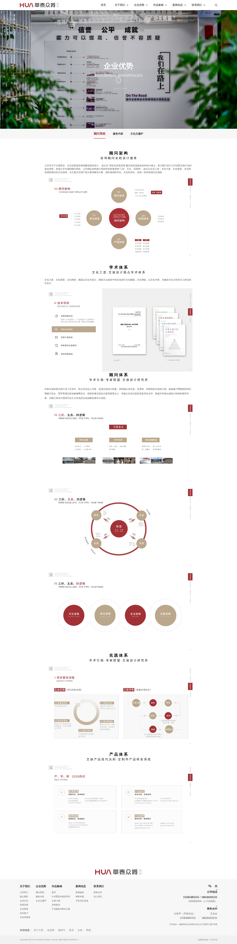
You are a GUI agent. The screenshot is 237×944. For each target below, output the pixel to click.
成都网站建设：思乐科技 (207, 940)
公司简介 (24, 892)
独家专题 (80, 896)
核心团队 (24, 896)
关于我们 (120, 5)
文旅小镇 (56, 901)
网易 (88, 930)
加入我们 (98, 896)
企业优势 (139, 5)
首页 (103, 5)
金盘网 (50, 930)
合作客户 (24, 913)
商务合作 (98, 892)
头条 (80, 930)
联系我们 (197, 5)
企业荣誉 (24, 909)
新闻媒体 (80, 892)
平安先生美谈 (82, 901)
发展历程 (24, 905)
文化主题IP (136, 133)
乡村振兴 (56, 905)
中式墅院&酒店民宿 (61, 896)
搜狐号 (61, 930)
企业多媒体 (25, 917)
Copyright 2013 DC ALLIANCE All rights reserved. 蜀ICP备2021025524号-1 (49, 940)
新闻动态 (178, 5)
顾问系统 (99, 133)
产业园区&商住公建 (61, 909)
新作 (54, 892)
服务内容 (118, 133)
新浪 (71, 930)
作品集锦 (158, 5)
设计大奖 (38, 930)
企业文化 (24, 901)
